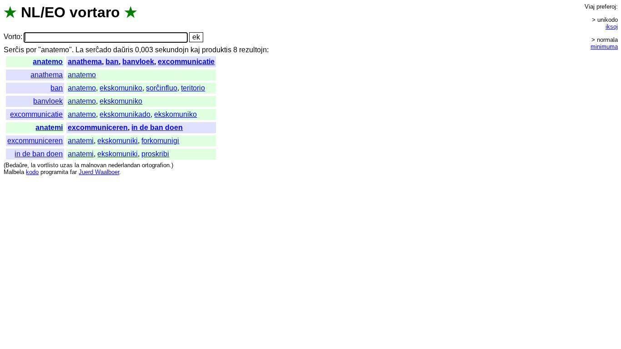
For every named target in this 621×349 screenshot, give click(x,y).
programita (54, 172)
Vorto (12, 37)
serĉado (98, 50)
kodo (32, 172)
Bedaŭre (16, 165)
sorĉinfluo (161, 88)
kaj (195, 50)
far (73, 172)
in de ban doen (157, 127)
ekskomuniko (121, 88)
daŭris (123, 50)
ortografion (156, 165)
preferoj (606, 6)
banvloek (138, 61)
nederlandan (124, 165)
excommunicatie (186, 61)
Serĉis (14, 50)
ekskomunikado (125, 114)
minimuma (604, 46)
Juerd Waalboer (99, 172)
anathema (85, 61)
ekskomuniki (117, 141)
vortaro (95, 12)
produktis (216, 50)
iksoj (612, 26)
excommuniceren (98, 127)
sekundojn (172, 50)
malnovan (93, 165)
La (79, 50)
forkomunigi (160, 141)
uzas (66, 165)
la (33, 165)
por (31, 50)
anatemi (49, 127)
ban (112, 61)
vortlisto (47, 165)
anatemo (48, 61)
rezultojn (253, 50)
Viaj (590, 6)
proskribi (155, 154)
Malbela (14, 172)
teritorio (193, 88)
